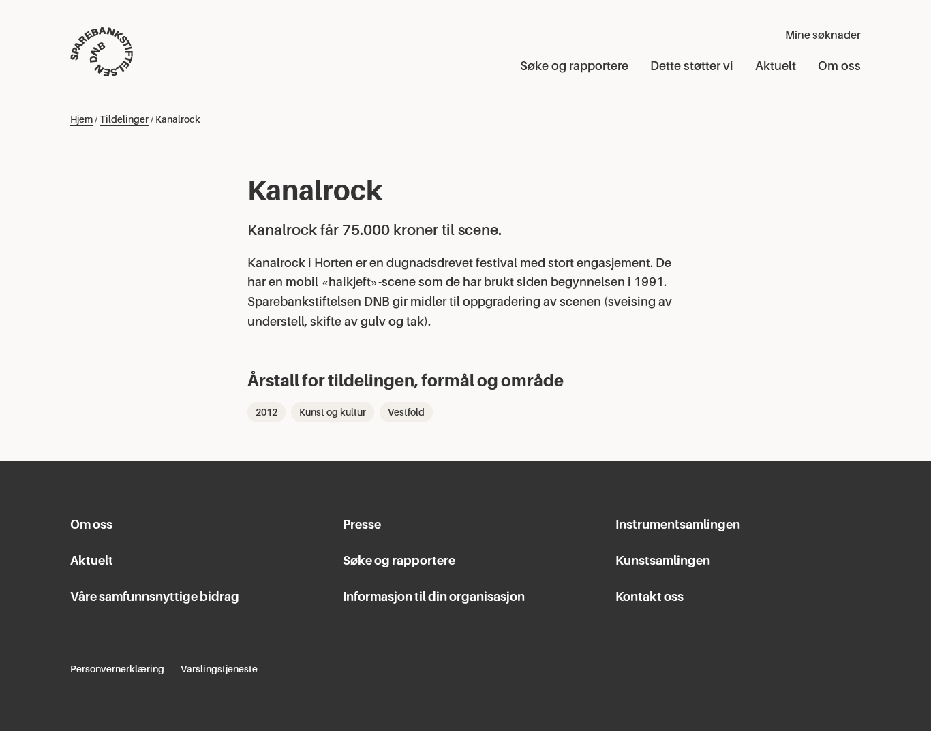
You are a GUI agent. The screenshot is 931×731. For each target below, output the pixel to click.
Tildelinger (124, 119)
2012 (266, 412)
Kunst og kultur (332, 412)
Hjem (81, 119)
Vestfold (406, 412)
